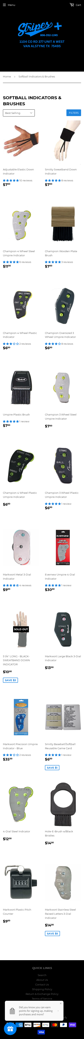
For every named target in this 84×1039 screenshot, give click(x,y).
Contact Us (42, 984)
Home (7, 76)
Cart (78, 4)
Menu (11, 4)
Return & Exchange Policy (42, 993)
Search (42, 975)
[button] (11, 180)
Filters (74, 112)
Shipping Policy (42, 989)
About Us (42, 979)
